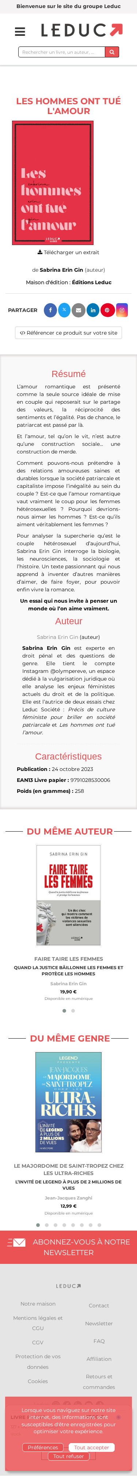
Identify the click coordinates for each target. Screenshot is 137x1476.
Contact (99, 1305)
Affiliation (99, 1359)
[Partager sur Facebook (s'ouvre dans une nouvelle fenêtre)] (50, 310)
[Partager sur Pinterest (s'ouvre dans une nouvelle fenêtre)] (107, 310)
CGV (37, 1342)
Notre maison (38, 1303)
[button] (53, 183)
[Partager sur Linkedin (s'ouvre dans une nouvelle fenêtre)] (93, 310)
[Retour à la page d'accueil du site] (81, 30)
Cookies (38, 1381)
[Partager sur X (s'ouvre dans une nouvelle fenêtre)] (64, 310)
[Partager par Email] (78, 310)
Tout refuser (68, 1456)
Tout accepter (91, 1447)
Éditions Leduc (91, 282)
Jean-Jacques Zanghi (68, 1198)
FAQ (99, 1341)
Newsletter (99, 1323)
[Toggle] (15, 31)
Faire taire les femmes (68, 959)
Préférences (43, 1447)
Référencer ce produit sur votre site (71, 333)
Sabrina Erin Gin (61, 270)
